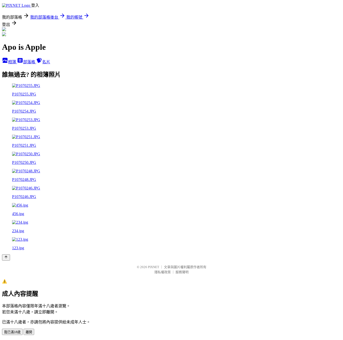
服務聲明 (182, 272)
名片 (46, 62)
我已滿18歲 (12, 332)
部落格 (29, 62)
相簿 (12, 62)
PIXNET (153, 267)
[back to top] (6, 257)
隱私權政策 (162, 272)
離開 (29, 332)
